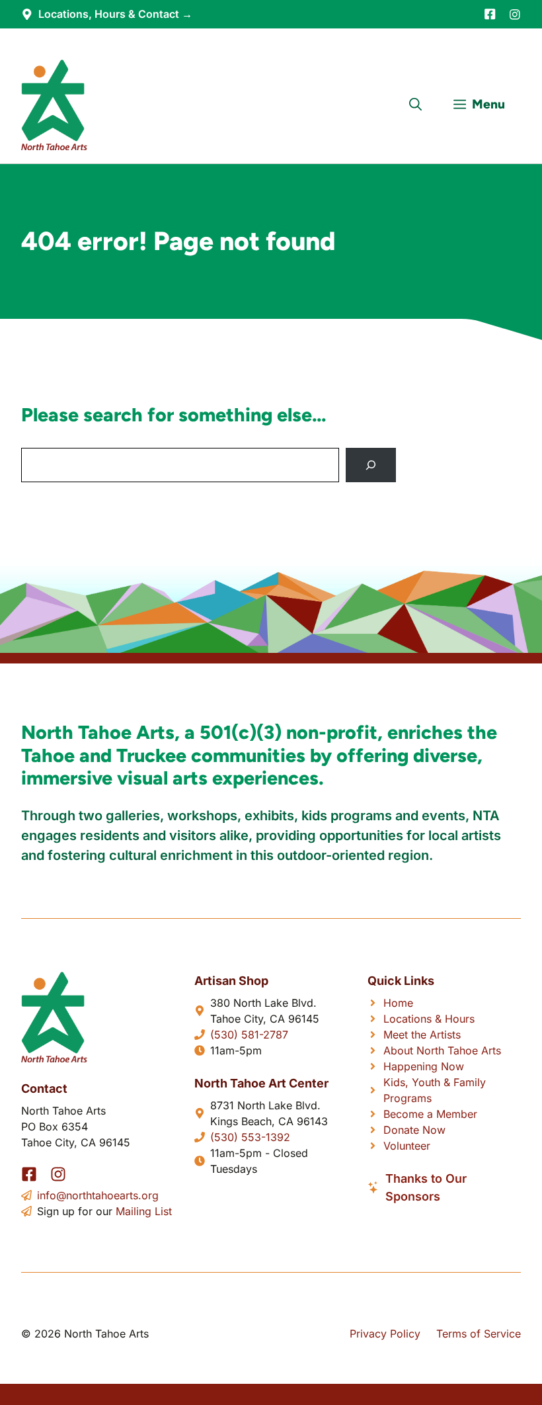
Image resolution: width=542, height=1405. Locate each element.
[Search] (371, 465)
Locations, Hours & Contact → (115, 14)
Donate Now (414, 1129)
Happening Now (423, 1066)
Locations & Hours (429, 1018)
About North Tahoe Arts (442, 1050)
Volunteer (406, 1145)
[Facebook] (490, 14)
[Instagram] (515, 15)
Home (398, 1002)
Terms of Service (478, 1333)
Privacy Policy (385, 1333)
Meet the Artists (422, 1034)
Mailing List (144, 1211)
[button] (415, 104)
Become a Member (430, 1114)
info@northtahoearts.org (98, 1195)
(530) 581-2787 (249, 1034)
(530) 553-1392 (250, 1137)
